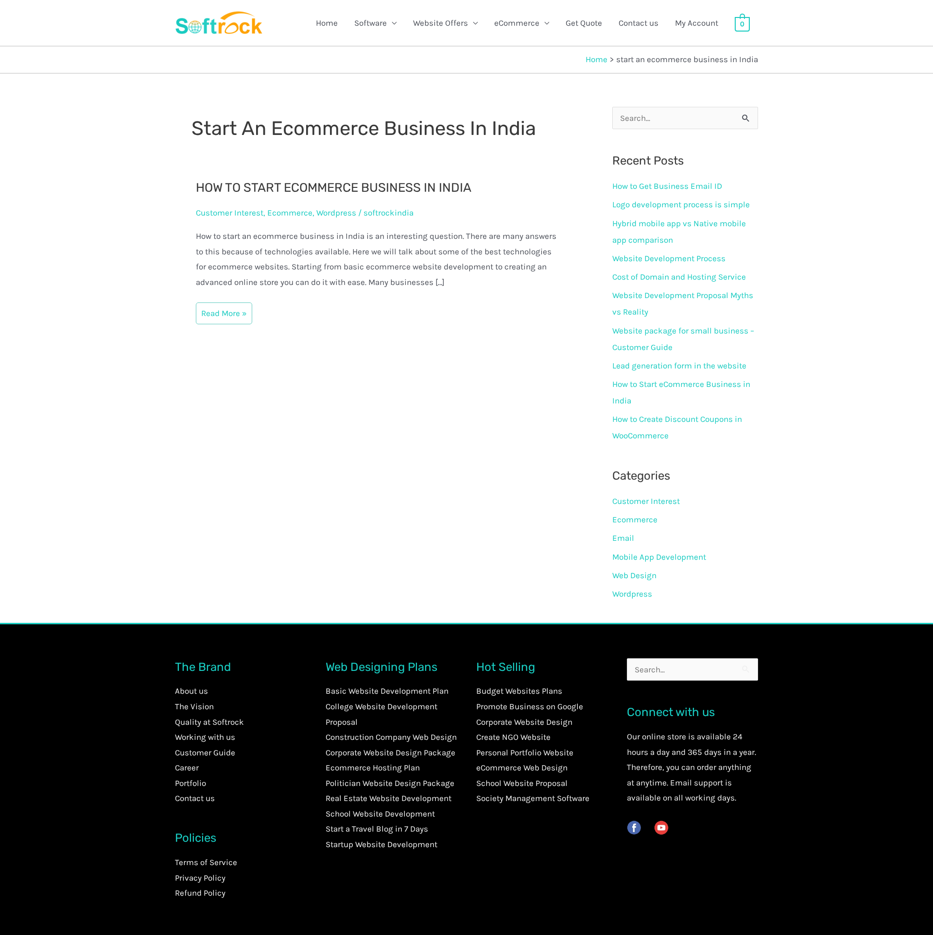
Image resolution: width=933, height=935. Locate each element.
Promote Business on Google (529, 706)
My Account (696, 23)
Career (187, 767)
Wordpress (336, 212)
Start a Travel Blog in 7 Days (377, 829)
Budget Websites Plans (519, 691)
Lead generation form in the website (679, 365)
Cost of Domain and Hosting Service (679, 277)
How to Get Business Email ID (667, 186)
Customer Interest (229, 212)
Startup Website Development (381, 844)
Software (370, 23)
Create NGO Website (513, 737)
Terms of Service (206, 862)
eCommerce (516, 23)
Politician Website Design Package (390, 783)
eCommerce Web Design (522, 767)
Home (327, 23)
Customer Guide (205, 752)
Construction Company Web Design (391, 737)
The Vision (194, 706)
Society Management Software (532, 798)
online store (664, 736)
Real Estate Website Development (388, 798)
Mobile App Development (659, 557)
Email (623, 538)
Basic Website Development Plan (387, 691)
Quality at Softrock (209, 722)
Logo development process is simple (681, 204)
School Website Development (380, 813)
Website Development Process (669, 258)
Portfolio (190, 783)
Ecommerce (289, 212)
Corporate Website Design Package (390, 752)
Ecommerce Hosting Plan (373, 767)
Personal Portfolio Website (524, 752)
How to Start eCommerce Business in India (333, 187)
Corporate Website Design (524, 722)
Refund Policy (200, 893)
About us (191, 691)
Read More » (224, 312)
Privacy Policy (200, 878)
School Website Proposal (522, 783)
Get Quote (584, 23)
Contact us (638, 23)
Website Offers (440, 23)
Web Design (634, 575)
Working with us (205, 737)
